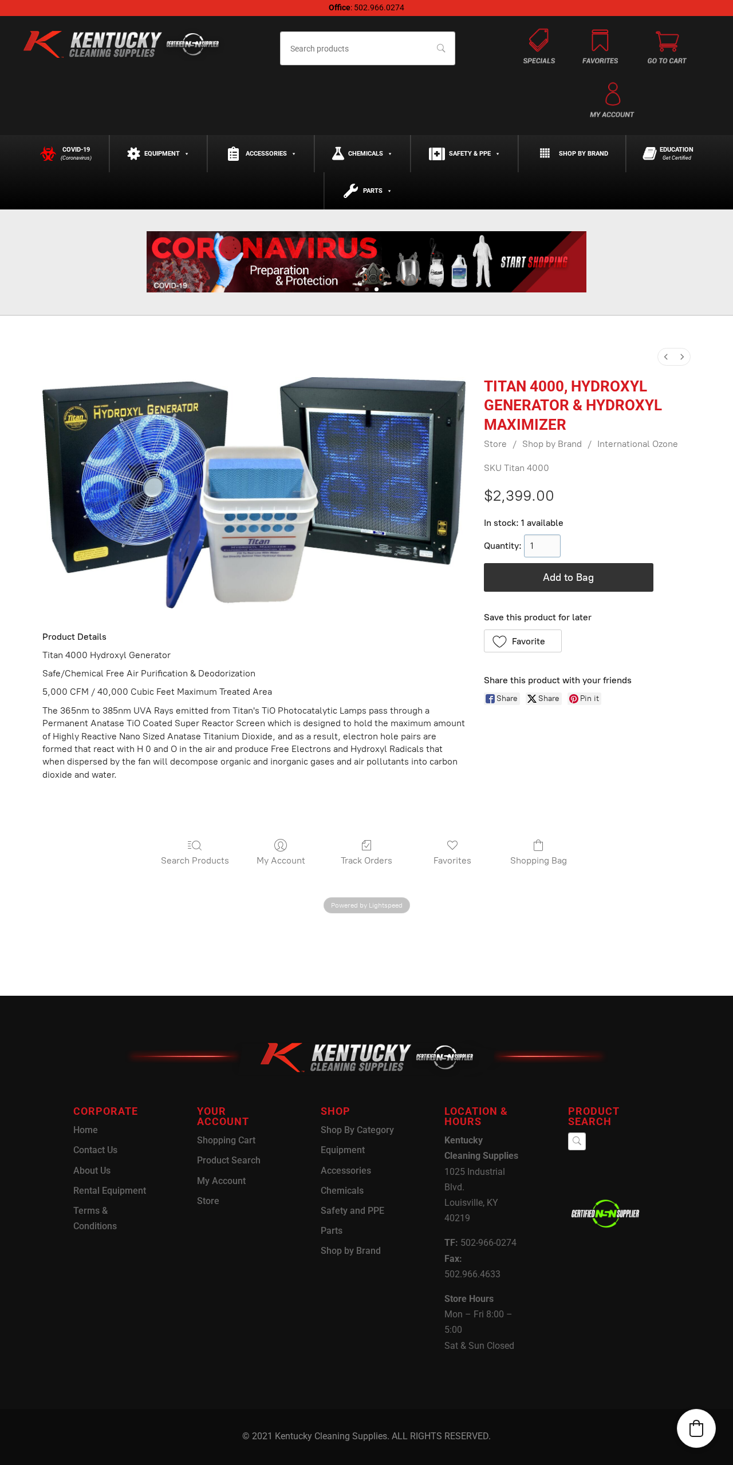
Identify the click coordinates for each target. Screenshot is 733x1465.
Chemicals (365, 153)
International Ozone (637, 443)
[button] (523, 640)
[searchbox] (368, 48)
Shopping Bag (538, 860)
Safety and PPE (352, 1210)
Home (85, 1130)
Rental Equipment (109, 1190)
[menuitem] (666, 357)
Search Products (195, 860)
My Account (281, 860)
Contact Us (95, 1150)
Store (495, 443)
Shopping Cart (226, 1140)
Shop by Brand (583, 153)
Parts (373, 191)
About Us (92, 1170)
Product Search (229, 1160)
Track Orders (366, 860)
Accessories (266, 153)
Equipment (162, 153)
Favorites (452, 860)
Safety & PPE (470, 153)
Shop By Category (357, 1130)
